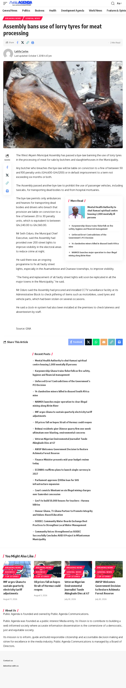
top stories (12, 576)
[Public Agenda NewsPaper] (21, 3)
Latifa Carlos (21, 51)
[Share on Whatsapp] (96, 342)
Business (10, 572)
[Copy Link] (27, 42)
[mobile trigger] (6, 3)
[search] (112, 3)
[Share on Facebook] (17, 42)
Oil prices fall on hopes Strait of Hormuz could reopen (63, 422)
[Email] (103, 342)
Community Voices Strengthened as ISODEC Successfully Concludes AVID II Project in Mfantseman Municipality (61, 535)
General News (32, 18)
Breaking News (13, 18)
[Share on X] (22, 42)
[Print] (32, 42)
